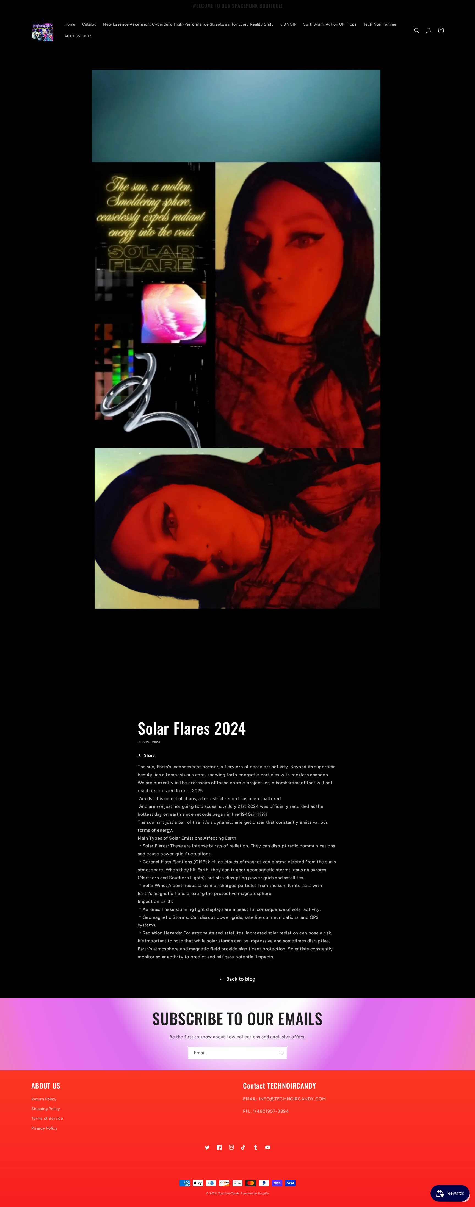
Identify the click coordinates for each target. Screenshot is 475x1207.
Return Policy (44, 1099)
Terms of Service (47, 1118)
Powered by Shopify (255, 1193)
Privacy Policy (44, 1128)
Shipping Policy (45, 1108)
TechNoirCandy (229, 1193)
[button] (417, 30)
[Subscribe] (281, 1053)
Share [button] (149, 755)
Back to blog (241, 979)
